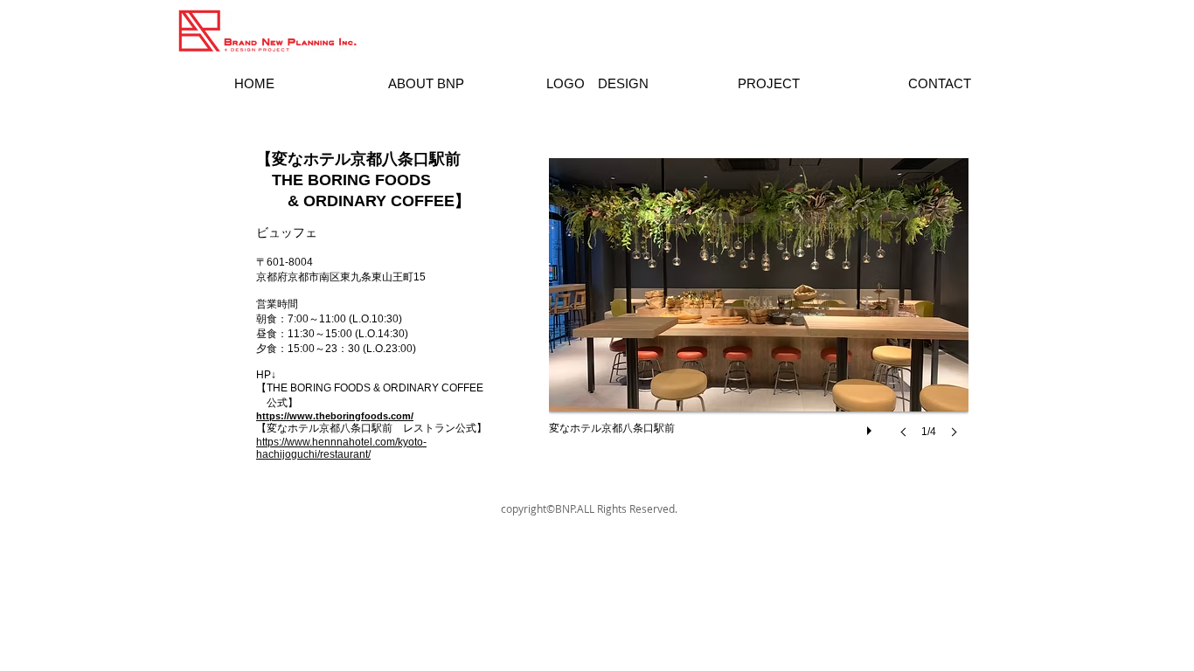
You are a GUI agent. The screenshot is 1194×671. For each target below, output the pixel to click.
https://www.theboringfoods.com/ (334, 416)
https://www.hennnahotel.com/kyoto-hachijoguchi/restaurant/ (341, 448)
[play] (871, 426)
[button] (758, 315)
